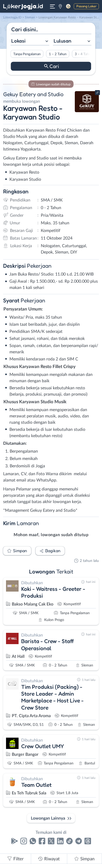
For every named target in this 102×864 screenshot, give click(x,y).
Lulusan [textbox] (62, 41)
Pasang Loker (86, 6)
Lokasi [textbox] (18, 41)
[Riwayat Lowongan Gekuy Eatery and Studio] (87, 111)
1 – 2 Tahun (57, 54)
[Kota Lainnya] (60, 6)
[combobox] (29, 41)
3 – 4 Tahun (83, 54)
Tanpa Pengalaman (27, 54)
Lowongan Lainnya (48, 818)
